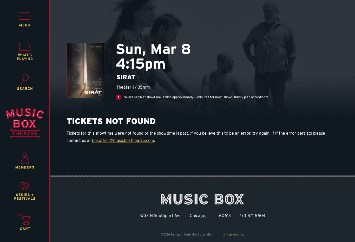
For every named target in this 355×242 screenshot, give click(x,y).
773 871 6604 (252, 215)
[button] (24, 19)
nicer (229, 234)
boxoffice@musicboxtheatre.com (123, 140)
